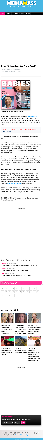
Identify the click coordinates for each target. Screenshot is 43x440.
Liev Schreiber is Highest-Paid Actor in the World (19, 265)
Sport (27, 13)
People (8, 13)
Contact (17, 435)
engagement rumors (14, 183)
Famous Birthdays (8, 417)
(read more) (7, 131)
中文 (31, 6)
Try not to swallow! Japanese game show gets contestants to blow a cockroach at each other (34, 354)
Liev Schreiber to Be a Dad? (19, 66)
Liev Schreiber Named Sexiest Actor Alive (16, 275)
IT (26, 6)
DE (24, 6)
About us (31, 433)
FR (19, 6)
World (21, 13)
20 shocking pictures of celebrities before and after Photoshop (7, 329)
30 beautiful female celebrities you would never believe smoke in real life (34, 329)
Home (2, 13)
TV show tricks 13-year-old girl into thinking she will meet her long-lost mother (21, 329)
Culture (15, 13)
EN (17, 6)
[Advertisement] (21, 40)
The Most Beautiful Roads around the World (21, 350)
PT (28, 6)
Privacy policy (24, 435)
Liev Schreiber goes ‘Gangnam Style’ (15, 270)
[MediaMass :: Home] (21, 3)
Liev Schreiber (32, 116)
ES (22, 6)
